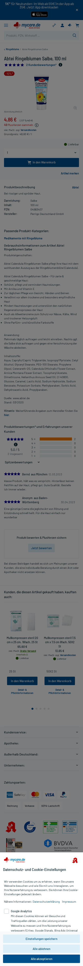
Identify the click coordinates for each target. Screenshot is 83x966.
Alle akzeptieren (41, 959)
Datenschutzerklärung (46, 901)
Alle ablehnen (41, 949)
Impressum (69, 901)
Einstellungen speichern (41, 939)
